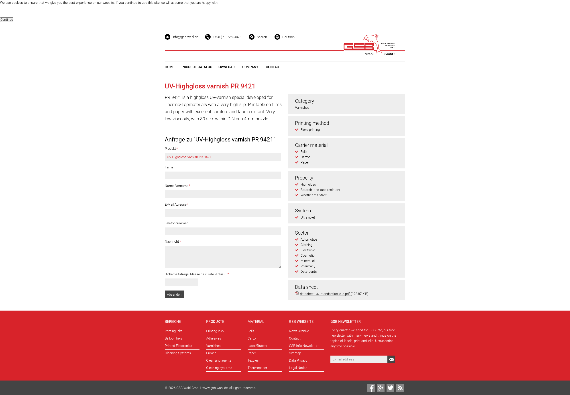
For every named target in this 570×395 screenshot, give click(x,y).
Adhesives (213, 338)
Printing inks (215, 331)
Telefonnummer (176, 223)
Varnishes (213, 346)
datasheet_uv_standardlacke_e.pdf (325, 294)
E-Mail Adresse (176, 205)
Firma (169, 167)
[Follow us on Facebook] (371, 388)
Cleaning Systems (178, 353)
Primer (211, 353)
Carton (252, 338)
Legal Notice (298, 368)
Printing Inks (174, 331)
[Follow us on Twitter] (390, 388)
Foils (251, 331)
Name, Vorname (177, 186)
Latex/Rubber (257, 346)
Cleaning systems (219, 368)
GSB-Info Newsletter (304, 346)
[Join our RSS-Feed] (400, 388)
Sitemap (295, 353)
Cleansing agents (218, 360)
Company (250, 67)
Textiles (253, 360)
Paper (252, 353)
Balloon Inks (173, 338)
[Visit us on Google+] (381, 388)
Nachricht (173, 241)
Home (169, 67)
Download (225, 67)
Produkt (171, 149)
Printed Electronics (178, 346)
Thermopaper (257, 368)
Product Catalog (197, 67)
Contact (273, 67)
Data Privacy (298, 360)
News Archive (299, 331)
